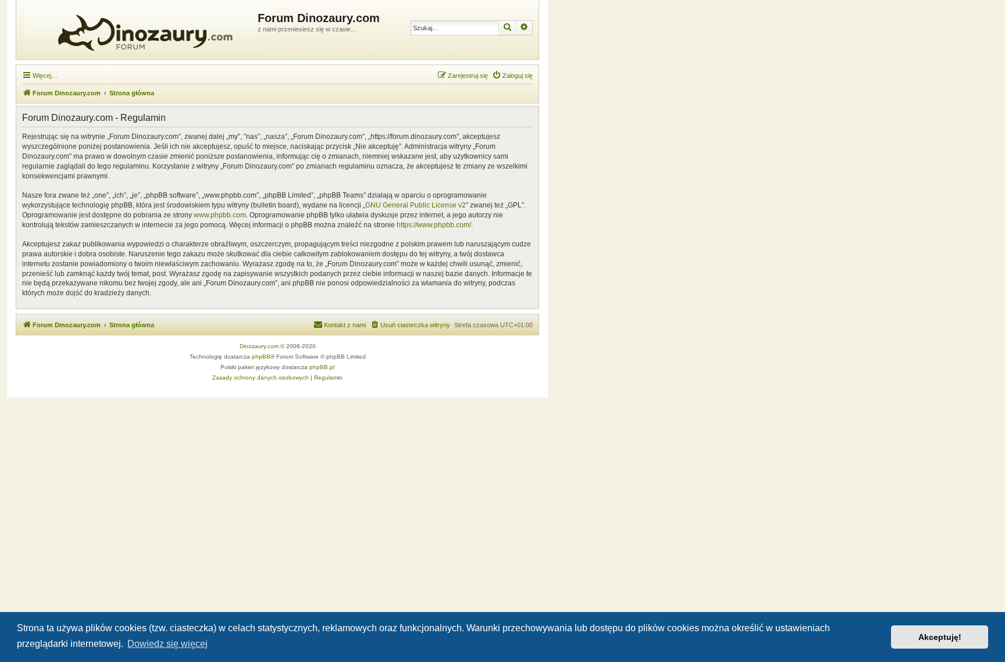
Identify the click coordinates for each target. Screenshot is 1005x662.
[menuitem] (512, 76)
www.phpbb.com (220, 215)
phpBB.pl (321, 367)
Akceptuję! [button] (939, 637)
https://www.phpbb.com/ (434, 225)
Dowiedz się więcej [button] (167, 644)
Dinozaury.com (259, 346)
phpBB (261, 356)
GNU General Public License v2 (415, 205)
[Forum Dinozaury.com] (138, 29)
